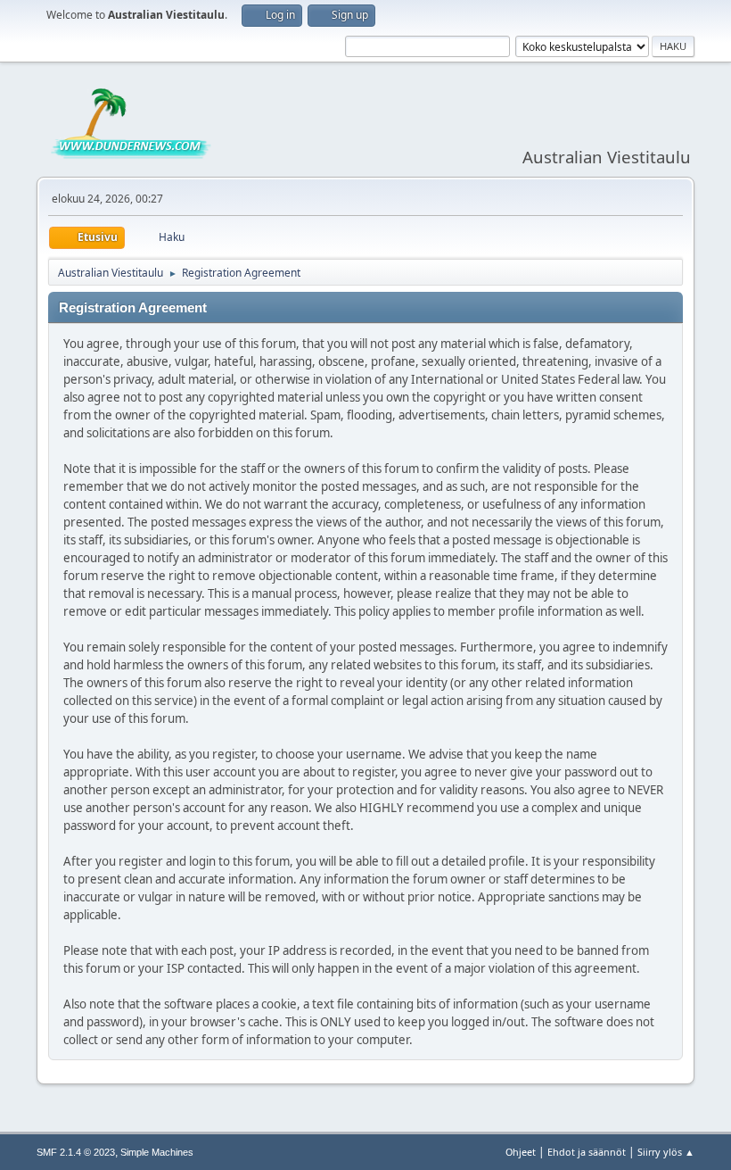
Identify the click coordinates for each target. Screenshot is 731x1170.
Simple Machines (156, 1152)
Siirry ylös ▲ (665, 1151)
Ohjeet (520, 1151)
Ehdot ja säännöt (586, 1151)
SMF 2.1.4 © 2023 (76, 1152)
